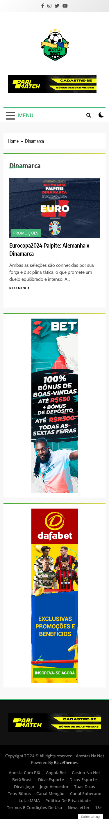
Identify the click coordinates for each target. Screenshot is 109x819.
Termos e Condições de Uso (34, 807)
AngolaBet (56, 772)
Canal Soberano (85, 793)
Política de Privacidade (68, 800)
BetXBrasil (22, 779)
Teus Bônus (19, 793)
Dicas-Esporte (83, 779)
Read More (17, 288)
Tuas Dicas (84, 786)
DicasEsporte (51, 779)
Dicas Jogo (24, 786)
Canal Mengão (50, 793)
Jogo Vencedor (54, 786)
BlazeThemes (66, 762)
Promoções (25, 233)
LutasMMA (29, 800)
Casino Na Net (86, 772)
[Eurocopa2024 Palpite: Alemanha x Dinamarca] (54, 208)
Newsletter (79, 807)
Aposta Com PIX (24, 772)
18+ (98, 807)
